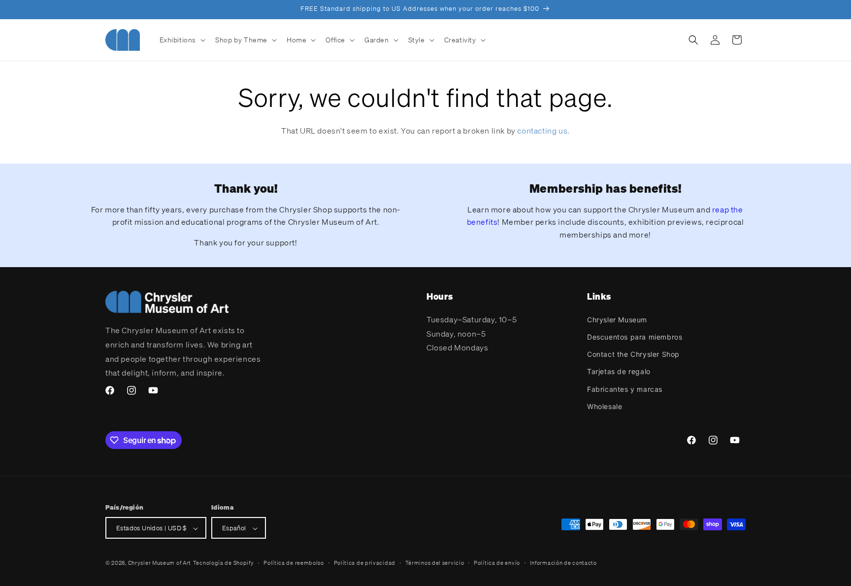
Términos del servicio (434, 562)
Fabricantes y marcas (624, 388)
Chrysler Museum (617, 319)
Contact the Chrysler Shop (633, 353)
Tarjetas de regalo (619, 371)
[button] (182, 40)
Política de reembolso (293, 562)
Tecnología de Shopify (223, 563)
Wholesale (604, 406)
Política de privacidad (364, 562)
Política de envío (497, 562)
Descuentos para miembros (634, 336)
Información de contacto (563, 562)
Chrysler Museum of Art (159, 563)
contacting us (542, 130)
